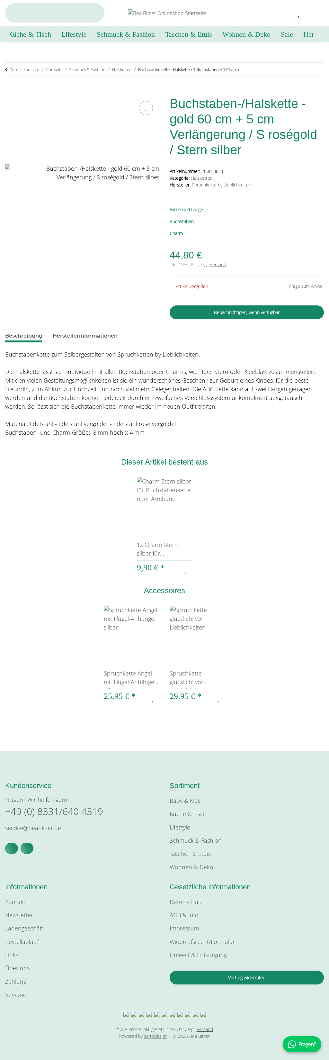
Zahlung (15, 981)
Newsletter (19, 915)
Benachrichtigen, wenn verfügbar (247, 312)
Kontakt (15, 902)
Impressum (184, 928)
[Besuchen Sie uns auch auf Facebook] (11, 848)
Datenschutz (186, 902)
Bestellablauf (22, 942)
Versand (218, 264)
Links (11, 955)
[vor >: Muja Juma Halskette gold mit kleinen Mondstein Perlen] (317, 70)
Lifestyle (180, 827)
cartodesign (155, 1036)
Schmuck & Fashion (196, 840)
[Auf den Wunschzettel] (146, 108)
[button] (284, 13)
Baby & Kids (185, 800)
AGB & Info (184, 915)
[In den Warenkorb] (10, 91)
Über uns (17, 968)
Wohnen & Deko (191, 867)
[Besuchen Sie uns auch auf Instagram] (27, 848)
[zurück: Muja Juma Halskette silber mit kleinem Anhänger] (303, 70)
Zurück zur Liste (24, 69)
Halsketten (202, 178)
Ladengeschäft (24, 928)
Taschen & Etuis (190, 853)
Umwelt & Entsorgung (198, 955)
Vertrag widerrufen (246, 977)
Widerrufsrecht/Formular (202, 942)
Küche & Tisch (188, 814)
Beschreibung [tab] (23, 336)
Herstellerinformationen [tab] (85, 336)
